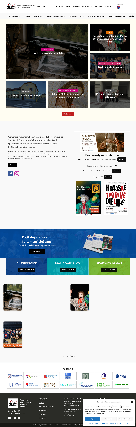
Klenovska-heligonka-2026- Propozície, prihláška (97, 171)
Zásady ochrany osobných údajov (98, 423)
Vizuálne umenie (14, 16)
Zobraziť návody (109, 270)
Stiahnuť (121, 159)
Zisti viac (13, 165)
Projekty (107, 7)
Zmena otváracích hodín (26, 95)
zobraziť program (27, 270)
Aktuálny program (62, 7)
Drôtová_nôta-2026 (97, 177)
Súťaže (131, 16)
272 (68, 356)
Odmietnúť (108, 419)
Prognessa (48, 425)
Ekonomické (86, 7)
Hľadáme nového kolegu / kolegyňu (109, 95)
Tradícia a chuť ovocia (110, 67)
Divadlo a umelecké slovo (55, 16)
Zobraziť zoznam (68, 270)
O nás (49, 7)
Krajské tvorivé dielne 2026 (47, 52)
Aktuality (41, 7)
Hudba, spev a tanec (76, 16)
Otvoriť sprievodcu (37, 251)
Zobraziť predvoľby (125, 419)
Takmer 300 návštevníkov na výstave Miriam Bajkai (68, 95)
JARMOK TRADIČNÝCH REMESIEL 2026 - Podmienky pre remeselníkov (97, 159)
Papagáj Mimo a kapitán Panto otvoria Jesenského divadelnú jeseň (110, 39)
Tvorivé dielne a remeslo (96, 16)
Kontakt (98, 7)
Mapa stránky (78, 425)
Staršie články (68, 114)
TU (116, 166)
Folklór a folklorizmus (34, 16)
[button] (132, 402)
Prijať (92, 419)
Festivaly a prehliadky (117, 16)
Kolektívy (76, 7)
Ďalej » (72, 356)
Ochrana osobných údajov (63, 425)
